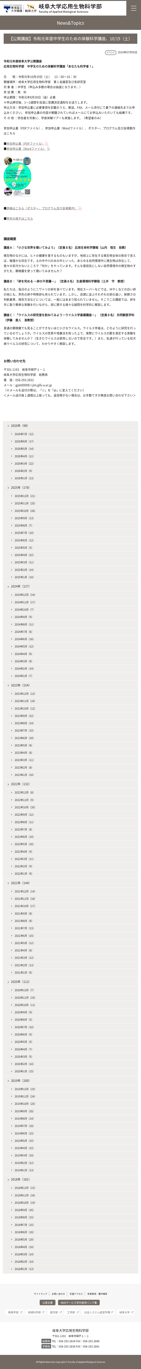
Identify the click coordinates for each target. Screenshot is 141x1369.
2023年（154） (21, 685)
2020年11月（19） (26, 997)
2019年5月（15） (25, 1140)
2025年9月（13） (25, 518)
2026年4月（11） (25, 456)
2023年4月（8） (24, 752)
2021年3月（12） (25, 957)
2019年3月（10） (25, 1155)
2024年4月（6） (24, 654)
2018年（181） (21, 1179)
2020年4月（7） (24, 1049)
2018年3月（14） (25, 1254)
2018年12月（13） (26, 1187)
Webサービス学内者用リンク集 (79, 1302)
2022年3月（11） (25, 859)
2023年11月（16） (26, 701)
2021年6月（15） (25, 935)
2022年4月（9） (24, 851)
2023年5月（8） (24, 745)
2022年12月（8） (25, 792)
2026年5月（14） (25, 448)
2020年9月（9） (24, 1012)
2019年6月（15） (25, 1133)
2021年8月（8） (24, 920)
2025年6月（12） (25, 540)
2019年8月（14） (25, 1118)
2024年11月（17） (26, 602)
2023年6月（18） (25, 738)
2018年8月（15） (25, 1217)
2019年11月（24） (26, 1096)
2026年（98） (20, 425)
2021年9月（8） (24, 913)
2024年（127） (21, 586)
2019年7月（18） (25, 1126)
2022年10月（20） (26, 807)
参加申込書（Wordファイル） (26, 149)
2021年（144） (21, 883)
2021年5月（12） (25, 943)
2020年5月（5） (24, 1041)
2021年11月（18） (26, 898)
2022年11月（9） (25, 800)
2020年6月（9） (24, 1034)
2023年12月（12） (26, 693)
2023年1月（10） (25, 774)
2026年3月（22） (25, 463)
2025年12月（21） (26, 496)
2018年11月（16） (26, 1195)
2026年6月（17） (25, 441)
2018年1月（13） (25, 1269)
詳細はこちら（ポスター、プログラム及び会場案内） (42, 208)
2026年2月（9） (24, 471)
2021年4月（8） (24, 950)
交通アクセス (76, 1294)
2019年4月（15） (25, 1148)
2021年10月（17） (26, 906)
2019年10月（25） (26, 1103)
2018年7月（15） (25, 1224)
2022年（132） (21, 784)
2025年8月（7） (24, 525)
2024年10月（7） (25, 609)
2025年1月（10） (25, 577)
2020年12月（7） (25, 990)
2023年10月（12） (26, 708)
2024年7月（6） (24, 631)
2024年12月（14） (26, 594)
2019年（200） (21, 1080)
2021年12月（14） (26, 891)
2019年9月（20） (25, 1111)
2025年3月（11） (25, 562)
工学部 (71, 1312)
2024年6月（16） (25, 639)
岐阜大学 (124, 1312)
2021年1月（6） (24, 972)
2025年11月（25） (26, 503)
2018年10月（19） (26, 1202)
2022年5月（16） (25, 844)
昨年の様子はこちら (20, 218)
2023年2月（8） (24, 767)
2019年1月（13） (25, 1170)
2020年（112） (21, 981)
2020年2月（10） (25, 1064)
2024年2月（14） (25, 668)
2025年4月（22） (25, 555)
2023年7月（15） (25, 730)
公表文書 (47, 1302)
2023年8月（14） (25, 723)
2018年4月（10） (25, 1247)
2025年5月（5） (24, 547)
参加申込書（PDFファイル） (25, 143)
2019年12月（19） (26, 1089)
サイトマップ (40, 1294)
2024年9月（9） (24, 617)
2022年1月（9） (24, 873)
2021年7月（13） (25, 928)
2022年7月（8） (24, 829)
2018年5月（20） (25, 1239)
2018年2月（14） (25, 1261)
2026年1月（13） (25, 478)
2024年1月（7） (24, 676)
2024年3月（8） (24, 661)
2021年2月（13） (25, 965)
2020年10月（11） (26, 1005)
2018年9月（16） (25, 1210)
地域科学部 (34, 1312)
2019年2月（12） (25, 1163)
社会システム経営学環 (97, 1312)
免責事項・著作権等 (97, 1294)
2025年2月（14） (25, 569)
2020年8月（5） (24, 1019)
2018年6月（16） (25, 1232)
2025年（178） (21, 487)
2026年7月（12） (25, 434)
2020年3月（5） (24, 1056)
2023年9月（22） (25, 715)
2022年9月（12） (25, 814)
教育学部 (13, 1312)
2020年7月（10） (25, 1027)
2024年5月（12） (25, 646)
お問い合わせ (58, 1294)
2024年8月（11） (25, 624)
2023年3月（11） (25, 760)
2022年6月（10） (25, 836)
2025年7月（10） (25, 532)
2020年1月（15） (25, 1071)
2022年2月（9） (24, 866)
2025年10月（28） (26, 510)
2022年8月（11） (25, 822)
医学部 (54, 1312)
